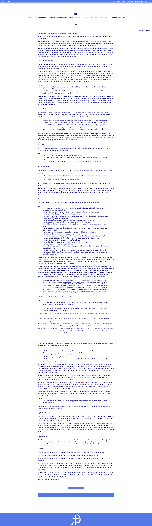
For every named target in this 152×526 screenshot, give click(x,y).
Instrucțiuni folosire (139, 1)
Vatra (114, 1)
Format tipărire (130, 1)
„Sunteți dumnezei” (76, 495)
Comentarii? (78, 487)
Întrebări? (73, 487)
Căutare (123, 1)
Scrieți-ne (146, 1)
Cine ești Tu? (76, 494)
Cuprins (118, 1)
